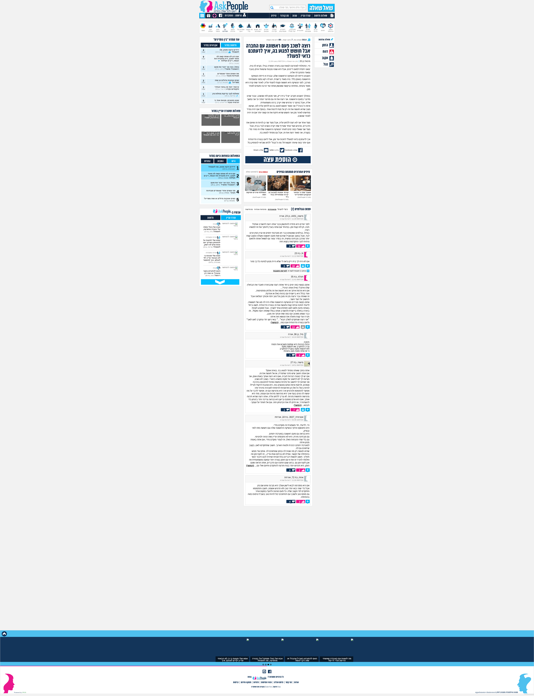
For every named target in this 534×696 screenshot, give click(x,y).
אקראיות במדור (210, 45)
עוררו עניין (231, 217)
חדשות (210, 217)
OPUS (24, 692)
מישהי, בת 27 (297, 362)
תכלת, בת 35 (297, 277)
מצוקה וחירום (246, 682)
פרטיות (256, 682)
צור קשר (288, 682)
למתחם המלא (251, 172)
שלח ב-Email (258, 150)
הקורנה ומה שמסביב (257, 687)
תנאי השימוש (266, 682)
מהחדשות (249, 209)
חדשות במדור (230, 45)
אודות (296, 682)
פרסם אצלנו (278, 682)
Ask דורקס (277, 687)
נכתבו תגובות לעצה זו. (290, 271)
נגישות (236, 682)
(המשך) (274, 322)
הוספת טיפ (263, 172)
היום (233, 161)
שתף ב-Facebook (291, 150)
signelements (480, 692)
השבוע (220, 161)
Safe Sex (268, 687)
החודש (207, 161)
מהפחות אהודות (260, 209)
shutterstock (491, 692)
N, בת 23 (299, 253)
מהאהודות (272, 209)
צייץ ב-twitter (274, 150)
